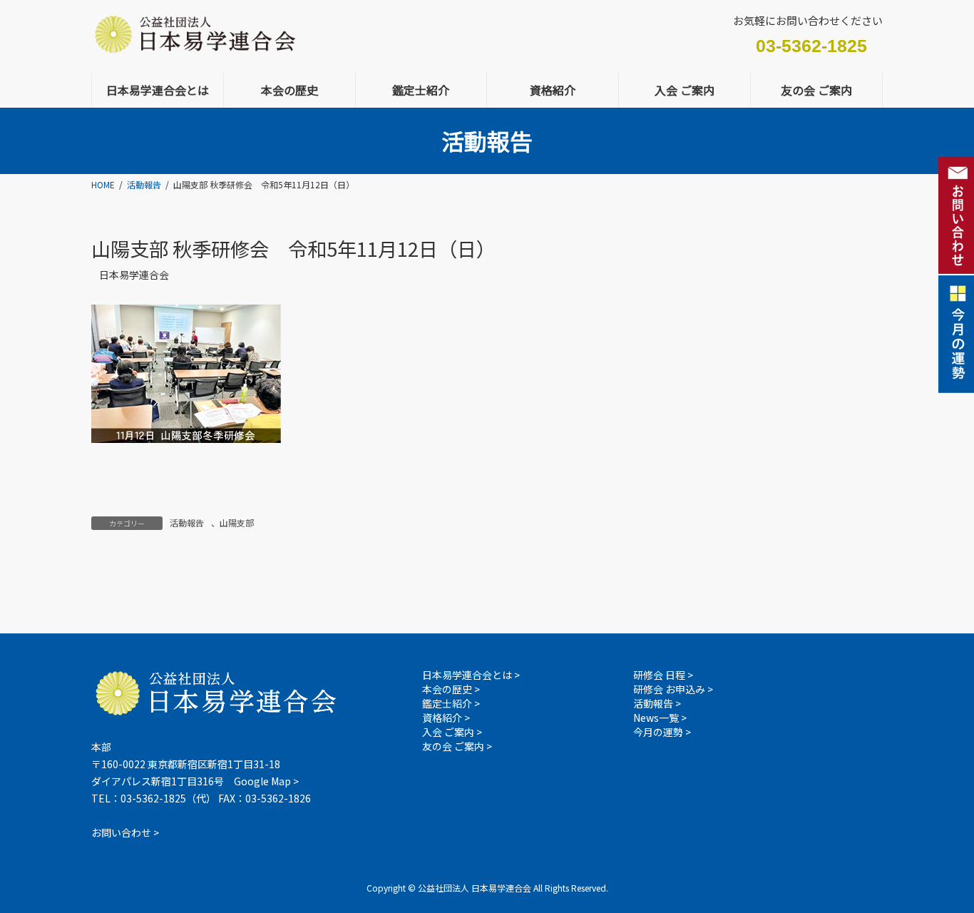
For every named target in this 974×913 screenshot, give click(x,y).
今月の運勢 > (662, 732)
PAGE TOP (939, 835)
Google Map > (266, 781)
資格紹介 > (446, 717)
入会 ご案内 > (452, 732)
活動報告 (187, 522)
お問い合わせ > (125, 832)
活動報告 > (657, 703)
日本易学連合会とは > (471, 675)
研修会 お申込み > (673, 689)
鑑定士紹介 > (451, 703)
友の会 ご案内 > (457, 746)
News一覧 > (660, 717)
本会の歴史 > (451, 689)
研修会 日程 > (663, 675)
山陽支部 (237, 522)
